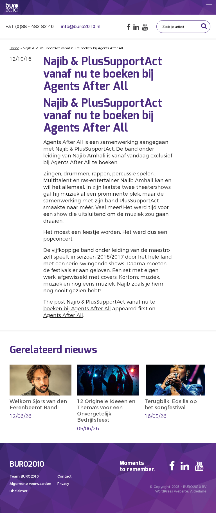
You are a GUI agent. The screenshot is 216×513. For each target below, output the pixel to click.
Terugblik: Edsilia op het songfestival (171, 404)
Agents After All (63, 315)
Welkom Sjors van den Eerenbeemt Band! (38, 404)
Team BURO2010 (24, 476)
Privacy (63, 484)
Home (14, 48)
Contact (64, 476)
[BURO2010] (12, 7)
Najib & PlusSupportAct (84, 149)
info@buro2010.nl (80, 26)
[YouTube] (145, 27)
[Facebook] (128, 27)
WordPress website (171, 491)
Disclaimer (18, 491)
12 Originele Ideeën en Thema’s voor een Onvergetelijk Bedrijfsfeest (106, 410)
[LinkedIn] (136, 27)
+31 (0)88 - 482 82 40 (30, 26)
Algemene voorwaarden (30, 484)
